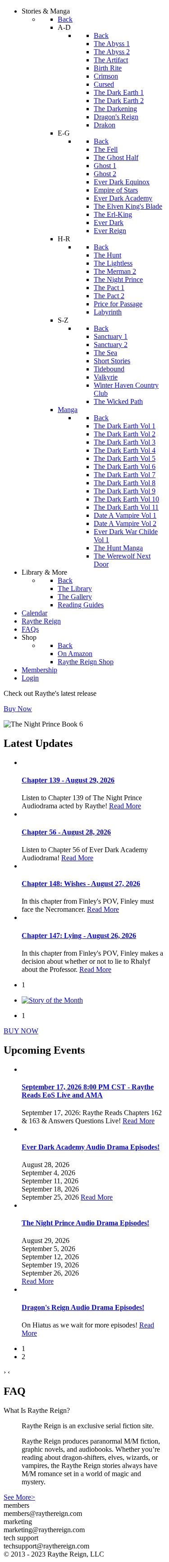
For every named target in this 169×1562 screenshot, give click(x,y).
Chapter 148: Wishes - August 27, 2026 (81, 883)
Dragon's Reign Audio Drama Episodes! (83, 1307)
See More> (19, 1497)
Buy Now (18, 709)
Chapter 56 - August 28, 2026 (66, 832)
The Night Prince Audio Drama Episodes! (85, 1223)
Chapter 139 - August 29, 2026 (68, 780)
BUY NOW (21, 1031)
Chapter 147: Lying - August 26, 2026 (79, 935)
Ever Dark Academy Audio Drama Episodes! (91, 1147)
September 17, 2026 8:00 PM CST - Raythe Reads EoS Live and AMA (88, 1091)
